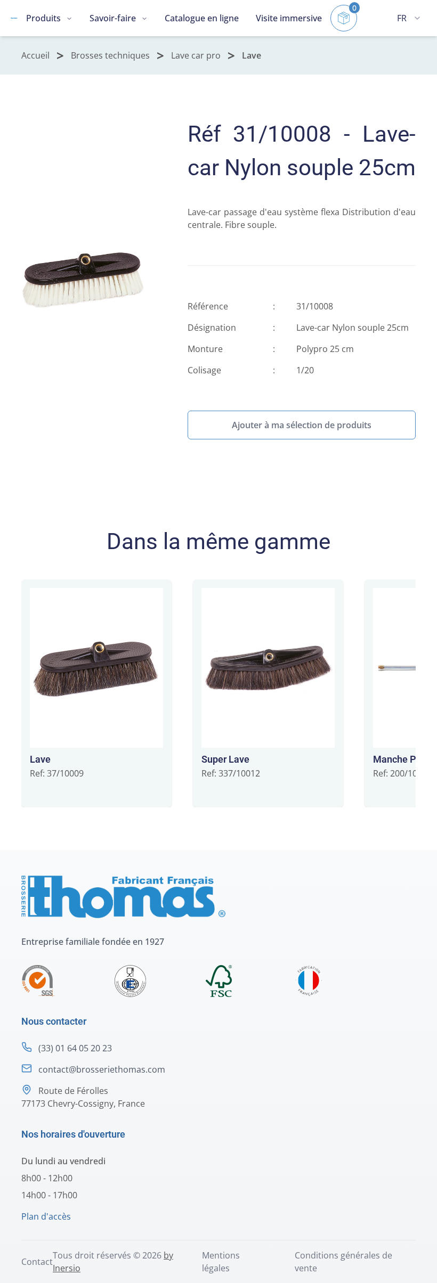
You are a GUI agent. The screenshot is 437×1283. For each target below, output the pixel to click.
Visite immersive (289, 18)
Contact (37, 1262)
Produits (43, 18)
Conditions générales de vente (343, 1261)
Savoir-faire (113, 18)
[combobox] (408, 18)
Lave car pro (196, 55)
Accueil (35, 55)
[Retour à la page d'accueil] (14, 18)
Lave (251, 55)
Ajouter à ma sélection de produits (301, 425)
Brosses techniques (110, 55)
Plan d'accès (46, 1216)
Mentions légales (221, 1261)
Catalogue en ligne (202, 18)
